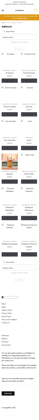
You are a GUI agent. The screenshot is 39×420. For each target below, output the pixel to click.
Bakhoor (25, 171)
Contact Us (6, 323)
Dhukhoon (6, 70)
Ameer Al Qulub (10, 107)
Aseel (29, 140)
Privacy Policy (7, 313)
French (14, 70)
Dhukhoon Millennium (29, 209)
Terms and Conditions (9, 319)
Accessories (6, 345)
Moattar (33, 171)
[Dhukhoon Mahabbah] (10, 195)
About (4, 304)
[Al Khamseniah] (29, 61)
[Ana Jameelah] (10, 128)
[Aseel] (29, 128)
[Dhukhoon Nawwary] (10, 232)
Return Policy (6, 316)
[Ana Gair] (29, 94)
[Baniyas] (10, 162)
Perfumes (5, 342)
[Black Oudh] (29, 162)
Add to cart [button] (10, 81)
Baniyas (9, 174)
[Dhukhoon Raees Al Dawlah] (29, 232)
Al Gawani (10, 73)
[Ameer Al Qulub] (10, 94)
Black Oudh (28, 174)
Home (3, 22)
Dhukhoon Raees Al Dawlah (29, 245)
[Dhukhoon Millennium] (29, 195)
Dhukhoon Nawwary (10, 244)
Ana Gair (29, 107)
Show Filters (10, 31)
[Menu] (3, 10)
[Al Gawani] (10, 61)
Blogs (4, 307)
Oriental (33, 70)
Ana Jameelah (9, 140)
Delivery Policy (7, 310)
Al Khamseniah (29, 73)
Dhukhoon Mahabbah (10, 209)
